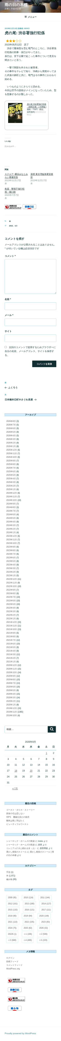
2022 (29, 922)
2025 (28, 928)
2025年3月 (11, 482)
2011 (45, 897)
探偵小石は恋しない (15, 813)
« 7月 (15, 788)
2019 (28, 916)
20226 (12, 934)
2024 (12, 928)
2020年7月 (11, 683)
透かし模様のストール (16, 852)
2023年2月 (11, 572)
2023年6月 (11, 557)
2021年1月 (11, 661)
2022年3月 (11, 611)
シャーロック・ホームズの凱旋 (20, 841)
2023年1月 (11, 575)
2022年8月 (11, 593)
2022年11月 (11, 583)
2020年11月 (11, 669)
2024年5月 (11, 518)
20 (31, 770)
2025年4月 (11, 478)
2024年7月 (11, 511)
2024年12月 (11, 493)
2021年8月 (11, 636)
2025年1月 (11, 489)
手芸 (8, 872)
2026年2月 (11, 443)
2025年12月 (11, 450)
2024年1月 (11, 532)
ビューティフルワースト (17, 824)
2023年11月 (11, 539)
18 (16, 770)
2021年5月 (11, 647)
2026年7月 (11, 425)
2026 (43, 928)
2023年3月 (11, 568)
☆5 (43, 940)
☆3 (16, 226)
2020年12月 (11, 665)
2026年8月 (11, 421)
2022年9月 (11, 590)
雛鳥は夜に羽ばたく (15, 820)
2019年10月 (11, 715)
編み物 (9, 879)
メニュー (32, 17)
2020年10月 (11, 672)
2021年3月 (11, 654)
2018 (12, 916)
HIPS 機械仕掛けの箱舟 (17, 817)
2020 (44, 916)
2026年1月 (11, 446)
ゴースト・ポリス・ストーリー (20, 810)
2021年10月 (11, 629)
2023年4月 (11, 565)
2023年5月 (11, 561)
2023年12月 (11, 536)
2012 (13, 903)
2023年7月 (11, 554)
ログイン (10, 958)
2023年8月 (11, 550)
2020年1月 (11, 705)
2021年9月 (11, 633)
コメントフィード (14, 965)
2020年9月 (11, 676)
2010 (28, 897)
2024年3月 (11, 525)
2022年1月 (11, 618)
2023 (45, 922)
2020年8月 (11, 679)
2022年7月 (11, 597)
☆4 (27, 940)
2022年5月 (11, 604)
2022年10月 (11, 586)
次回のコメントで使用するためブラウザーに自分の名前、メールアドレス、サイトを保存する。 (30, 351)
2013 (29, 903)
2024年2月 (11, 529)
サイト (8, 331)
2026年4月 (11, 435)
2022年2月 (11, 615)
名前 (8, 299)
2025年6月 (11, 471)
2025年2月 (11, 486)
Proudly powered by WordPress (20, 1033)
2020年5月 (11, 690)
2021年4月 (11, 651)
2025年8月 (11, 464)
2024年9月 (11, 504)
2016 (29, 910)
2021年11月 (11, 626)
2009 (12, 897)
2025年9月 (11, 460)
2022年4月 (11, 608)
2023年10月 (11, 543)
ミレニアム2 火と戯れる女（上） (21, 848)
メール (9, 315)
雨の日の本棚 (16, 4)
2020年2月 (11, 701)
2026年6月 (11, 428)
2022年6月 (11, 600)
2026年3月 (11, 439)
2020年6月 (11, 687)
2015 (11, 226)
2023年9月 (11, 547)
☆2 (43, 934)
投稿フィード (12, 961)
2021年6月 (11, 644)
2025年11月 (11, 453)
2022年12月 (11, 579)
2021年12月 (11, 622)
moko (27, 28)
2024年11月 (11, 496)
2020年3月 (11, 697)
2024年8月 (11, 507)
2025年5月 (11, 475)
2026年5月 (11, 432)
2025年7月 (11, 468)
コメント (10, 256)
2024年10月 (11, 500)
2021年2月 (11, 658)
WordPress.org (13, 969)
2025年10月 (11, 457)
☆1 (28, 934)
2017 (46, 910)
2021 (12, 922)
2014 (46, 903)
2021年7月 (11, 640)
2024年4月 (11, 521)
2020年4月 (11, 694)
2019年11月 (11, 712)
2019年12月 (11, 708)
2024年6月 (11, 514)
